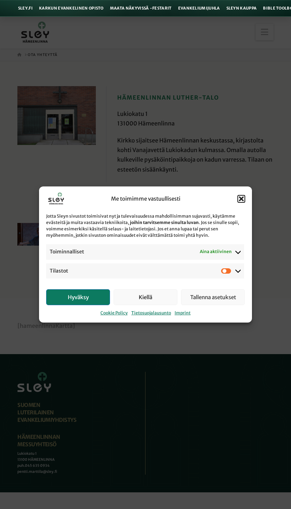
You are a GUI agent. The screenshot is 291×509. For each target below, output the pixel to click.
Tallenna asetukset (213, 297)
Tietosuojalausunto (151, 312)
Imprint (183, 312)
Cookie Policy (114, 312)
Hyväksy (78, 297)
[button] (241, 198)
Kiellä (145, 297)
